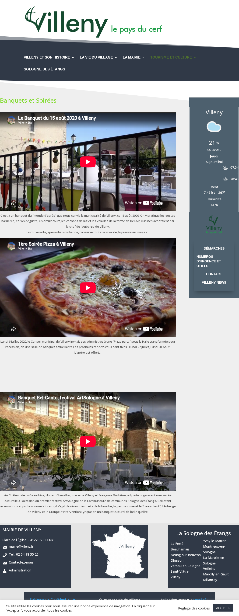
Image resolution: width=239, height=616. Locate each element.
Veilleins (209, 568)
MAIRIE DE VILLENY (21, 529)
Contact (214, 274)
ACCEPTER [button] (223, 608)
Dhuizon (177, 560)
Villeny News (214, 282)
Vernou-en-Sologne (185, 566)
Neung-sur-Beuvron (186, 555)
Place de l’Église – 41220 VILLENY (27, 540)
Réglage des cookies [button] (194, 608)
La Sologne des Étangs (203, 532)
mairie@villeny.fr (20, 546)
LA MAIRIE (132, 57)
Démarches (214, 248)
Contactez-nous (20, 562)
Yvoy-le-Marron (214, 541)
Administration (19, 570)
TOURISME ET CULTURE (171, 57)
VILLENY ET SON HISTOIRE (47, 57)
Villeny (175, 577)
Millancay (210, 580)
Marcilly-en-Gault (216, 574)
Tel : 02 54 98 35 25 (23, 554)
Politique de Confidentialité (52, 599)
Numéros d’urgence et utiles (209, 261)
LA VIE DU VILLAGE (96, 57)
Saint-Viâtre (180, 571)
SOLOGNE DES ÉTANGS (44, 69)
